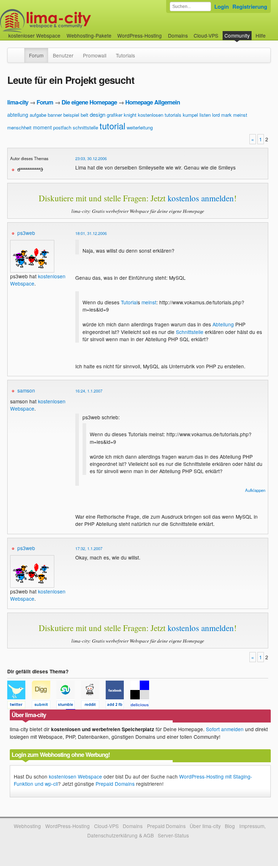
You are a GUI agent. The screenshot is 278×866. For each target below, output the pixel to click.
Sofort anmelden (225, 729)
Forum (36, 55)
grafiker (114, 114)
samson (26, 390)
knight (130, 114)
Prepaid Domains (115, 783)
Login (221, 6)
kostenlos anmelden (201, 198)
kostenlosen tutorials (159, 114)
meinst (240, 114)
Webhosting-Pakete (89, 35)
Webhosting (27, 825)
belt (84, 114)
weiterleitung (140, 127)
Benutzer (63, 55)
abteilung (17, 114)
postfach (62, 127)
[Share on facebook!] (118, 705)
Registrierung (249, 6)
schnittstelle (85, 127)
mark (226, 114)
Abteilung (223, 324)
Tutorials (125, 55)
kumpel (190, 114)
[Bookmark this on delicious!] (141, 705)
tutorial (112, 125)
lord (216, 114)
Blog (230, 825)
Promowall (94, 55)
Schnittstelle (189, 331)
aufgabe (38, 114)
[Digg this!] (44, 705)
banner (55, 114)
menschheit (19, 127)
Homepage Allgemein (152, 102)
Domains (178, 35)
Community (237, 35)
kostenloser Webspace (34, 35)
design (97, 114)
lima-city (17, 102)
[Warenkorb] (271, 32)
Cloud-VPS (206, 35)
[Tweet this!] (19, 705)
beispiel (71, 114)
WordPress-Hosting (139, 35)
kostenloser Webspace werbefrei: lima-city (72, 21)
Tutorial (129, 302)
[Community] (19, 51)
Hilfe (261, 35)
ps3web (26, 232)
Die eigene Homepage (89, 102)
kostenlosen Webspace (75, 776)
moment (42, 127)
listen (205, 114)
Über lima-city (205, 825)
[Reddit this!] (93, 705)
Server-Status (173, 835)
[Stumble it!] (68, 705)
